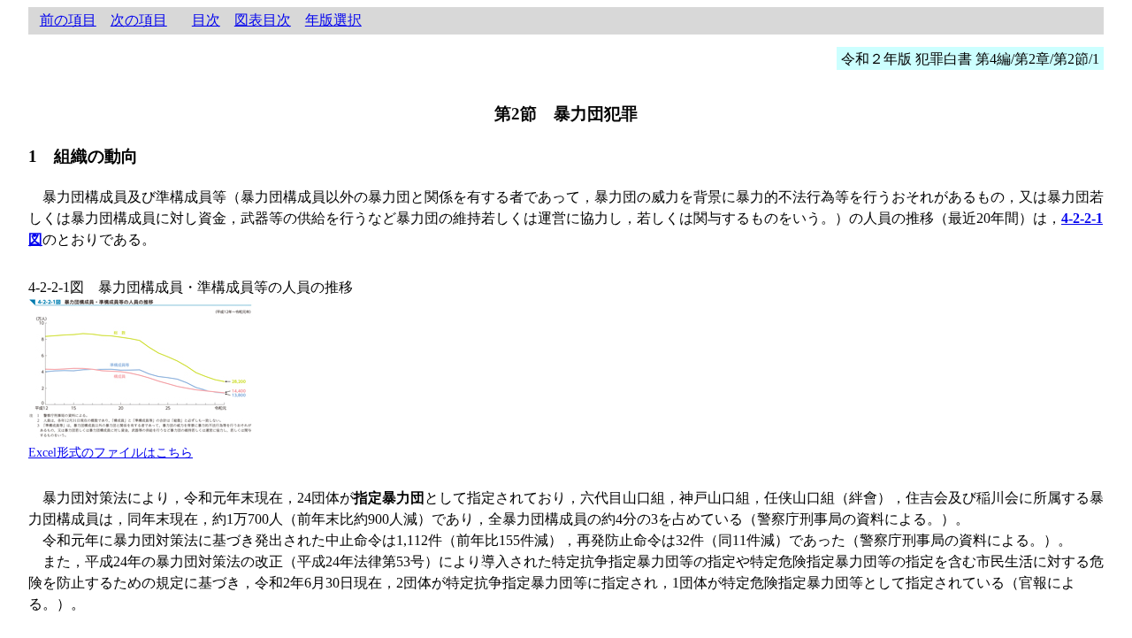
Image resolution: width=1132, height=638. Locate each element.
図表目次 (262, 19)
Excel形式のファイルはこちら (110, 452)
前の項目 (68, 19)
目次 (206, 19)
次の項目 (139, 19)
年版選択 (333, 19)
